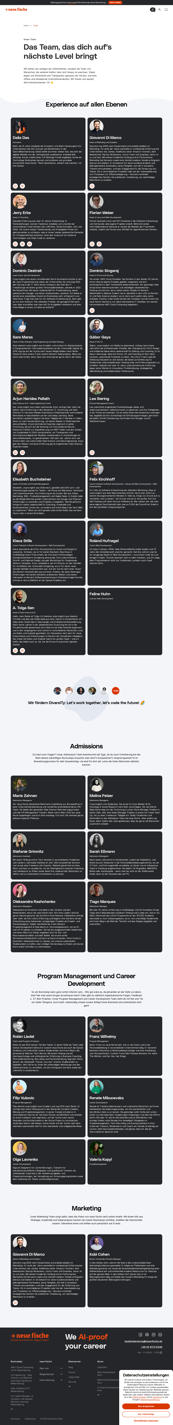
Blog (71, 1367)
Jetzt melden (115, 2)
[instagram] (154, 1335)
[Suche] (159, 9)
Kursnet (72, 1382)
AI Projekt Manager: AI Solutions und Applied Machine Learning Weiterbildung (22, 1400)
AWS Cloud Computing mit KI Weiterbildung (22, 1368)
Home (26, 25)
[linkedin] (160, 1335)
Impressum (15, 1419)
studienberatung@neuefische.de (143, 1341)
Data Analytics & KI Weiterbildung (20, 1389)
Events (72, 1372)
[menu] (166, 9)
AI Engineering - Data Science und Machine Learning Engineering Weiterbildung (21, 1379)
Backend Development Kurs (108, 1381)
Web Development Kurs (106, 1373)
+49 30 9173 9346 (151, 1347)
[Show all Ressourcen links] (70, 1386)
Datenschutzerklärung (150, 1400)
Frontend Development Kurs (108, 1389)
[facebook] (140, 1335)
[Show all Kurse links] (98, 1395)
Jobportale (74, 1377)
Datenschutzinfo (139, 1397)
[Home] (16, 10)
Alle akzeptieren (146, 1406)
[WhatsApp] (153, 9)
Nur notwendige (146, 1414)
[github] (147, 1335)
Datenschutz (30, 1419)
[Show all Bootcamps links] (12, 1409)
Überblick (102, 1367)
